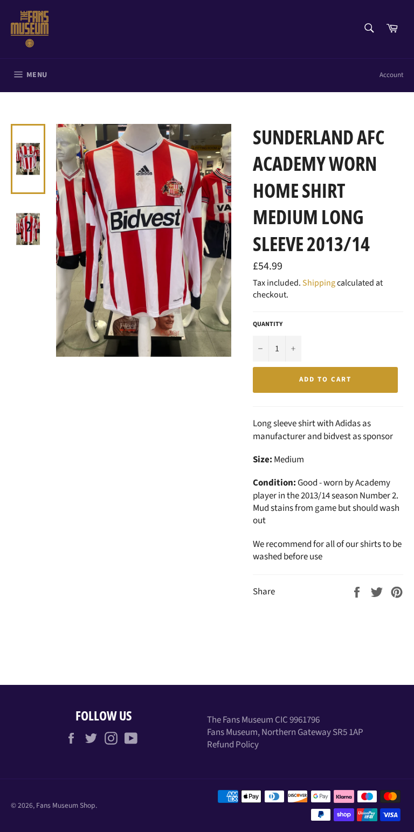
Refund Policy (233, 744)
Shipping (318, 283)
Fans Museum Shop (65, 805)
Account (391, 75)
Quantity (267, 324)
